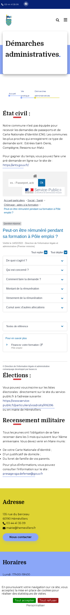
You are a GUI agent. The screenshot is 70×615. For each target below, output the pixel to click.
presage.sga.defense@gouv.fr (23, 473)
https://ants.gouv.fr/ (16, 165)
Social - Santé (35, 200)
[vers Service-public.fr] (43, 191)
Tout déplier (57, 252)
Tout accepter (24, 600)
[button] (35, 260)
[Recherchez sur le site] (60, 20)
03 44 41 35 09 (11, 4)
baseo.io (33, 369)
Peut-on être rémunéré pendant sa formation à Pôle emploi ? (32, 210)
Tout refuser (48, 600)
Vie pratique (25, 93)
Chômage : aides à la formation (21, 204)
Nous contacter (21, 537)
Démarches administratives (42, 93)
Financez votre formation (25, 344)
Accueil (12, 93)
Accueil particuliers (14, 200)
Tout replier (37, 252)
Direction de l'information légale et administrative (27, 366)
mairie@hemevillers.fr (21, 528)
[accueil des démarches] (35, 175)
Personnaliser (35, 605)
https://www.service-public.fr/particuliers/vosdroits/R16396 (28, 403)
